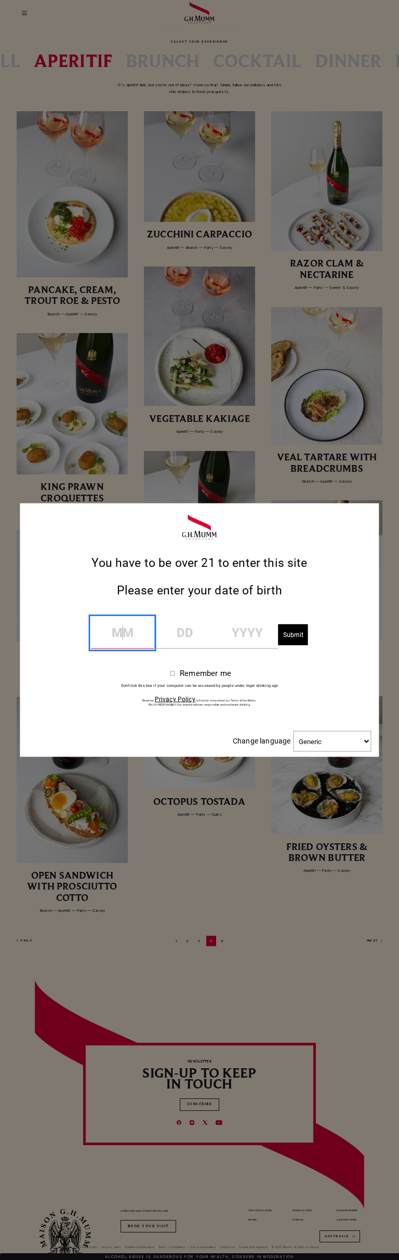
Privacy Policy (175, 699)
